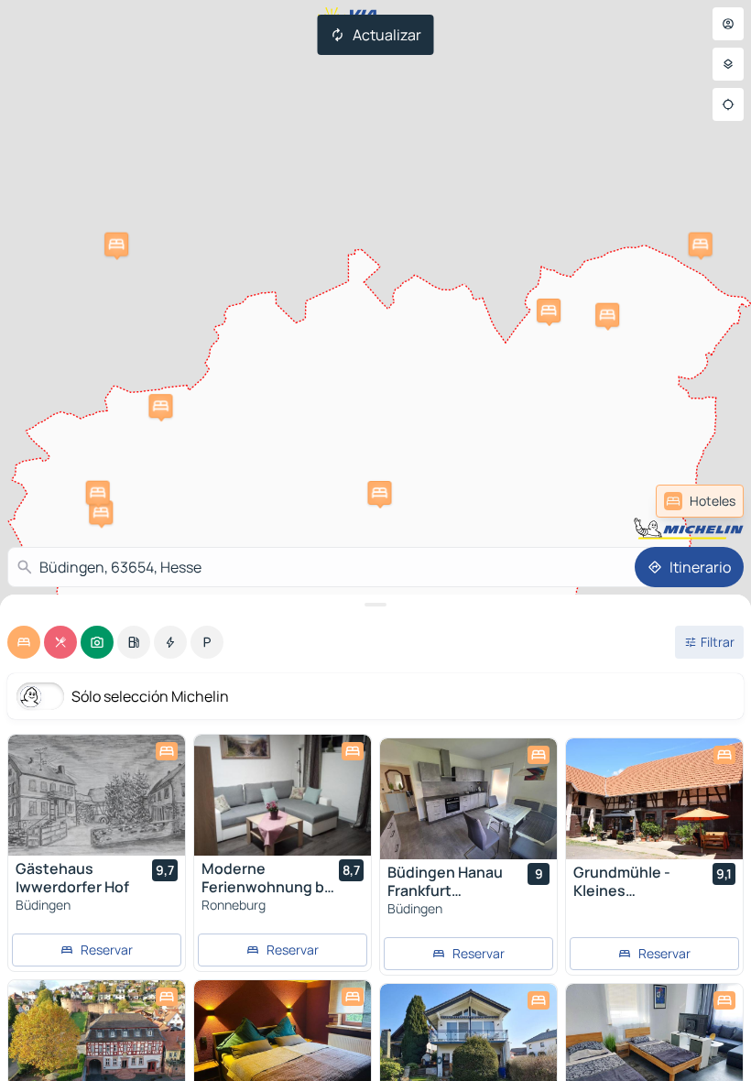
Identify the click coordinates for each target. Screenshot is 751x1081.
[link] (700, 501)
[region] (96, 795)
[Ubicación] (728, 104)
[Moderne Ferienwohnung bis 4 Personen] (282, 795)
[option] (23, 642)
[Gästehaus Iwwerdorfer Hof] (96, 795)
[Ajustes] (728, 64)
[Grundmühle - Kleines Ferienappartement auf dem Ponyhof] (654, 798)
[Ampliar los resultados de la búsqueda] (375, 605)
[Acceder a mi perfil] (728, 23)
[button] (101, 512)
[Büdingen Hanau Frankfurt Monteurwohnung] (468, 798)
